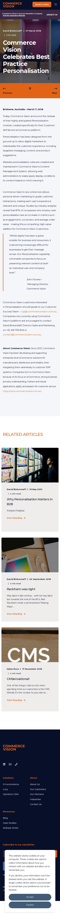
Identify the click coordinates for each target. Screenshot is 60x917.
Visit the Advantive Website (14, 15)
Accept (30, 897)
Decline (30, 905)
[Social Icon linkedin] (5, 764)
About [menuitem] (33, 778)
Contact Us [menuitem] (36, 804)
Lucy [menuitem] (5, 789)
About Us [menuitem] (35, 784)
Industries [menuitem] (35, 799)
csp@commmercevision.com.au (39, 311)
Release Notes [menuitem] (10, 828)
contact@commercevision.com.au (22, 334)
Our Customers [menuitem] (38, 789)
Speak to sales (42, 4)
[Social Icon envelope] (10, 764)
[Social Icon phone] (15, 764)
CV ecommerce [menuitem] (11, 784)
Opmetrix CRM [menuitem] (11, 794)
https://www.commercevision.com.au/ (22, 391)
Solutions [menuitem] (8, 778)
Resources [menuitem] (9, 812)
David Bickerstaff (12, 31)
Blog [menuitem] (5, 818)
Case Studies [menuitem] (9, 823)
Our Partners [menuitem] (37, 794)
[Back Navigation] (30, 88)
